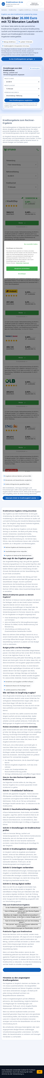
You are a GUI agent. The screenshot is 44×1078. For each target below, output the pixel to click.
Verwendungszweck (11, 92)
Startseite (4, 10)
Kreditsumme (9, 78)
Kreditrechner (13, 10)
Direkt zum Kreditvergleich (34, 4)
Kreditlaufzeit (9, 85)
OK (40, 1072)
